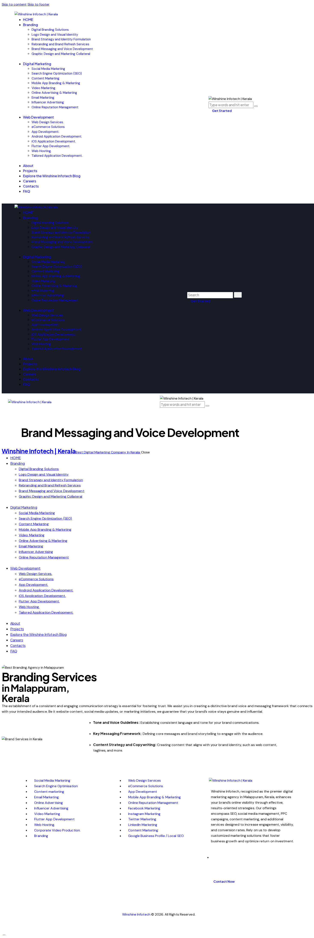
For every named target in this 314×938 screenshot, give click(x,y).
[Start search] (238, 295)
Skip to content (14, 4)
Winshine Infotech (136, 914)
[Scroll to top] (4, 933)
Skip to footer (39, 4)
